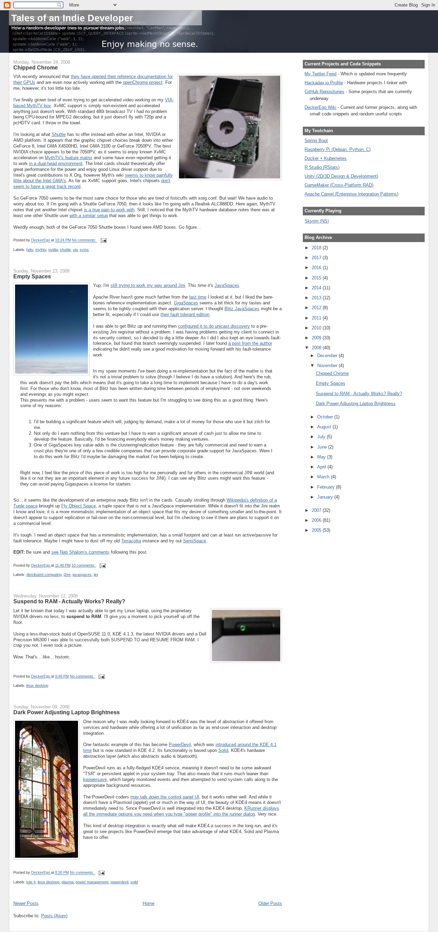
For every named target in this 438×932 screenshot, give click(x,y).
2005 (317, 530)
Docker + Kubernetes (326, 158)
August (325, 426)
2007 (317, 510)
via (75, 250)
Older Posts (270, 903)
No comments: (84, 240)
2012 (317, 307)
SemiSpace (194, 540)
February (326, 487)
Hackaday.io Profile (324, 82)
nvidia (53, 250)
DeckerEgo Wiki (320, 107)
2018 (317, 247)
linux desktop (37, 685)
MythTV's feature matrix (68, 157)
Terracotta (131, 540)
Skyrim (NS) (317, 221)
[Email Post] (103, 240)
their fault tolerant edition (184, 314)
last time (197, 297)
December (328, 355)
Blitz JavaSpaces (241, 308)
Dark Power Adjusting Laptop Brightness (66, 712)
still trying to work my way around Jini (148, 285)
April (322, 466)
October (325, 416)
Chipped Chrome (35, 67)
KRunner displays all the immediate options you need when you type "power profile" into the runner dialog (181, 811)
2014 (317, 287)
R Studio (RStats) (322, 167)
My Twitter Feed (320, 73)
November (328, 365)
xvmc (84, 250)
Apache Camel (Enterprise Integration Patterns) (351, 194)
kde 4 (31, 882)
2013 (317, 297)
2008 (317, 347)
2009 (317, 337)
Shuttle (59, 134)
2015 (317, 277)
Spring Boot (316, 140)
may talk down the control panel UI (164, 796)
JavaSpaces (227, 285)
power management (92, 882)
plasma (68, 882)
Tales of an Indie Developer (72, 18)
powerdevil (119, 882)
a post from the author (250, 343)
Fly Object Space (78, 505)
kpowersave (95, 779)
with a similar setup (88, 215)
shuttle (65, 250)
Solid (223, 750)
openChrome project (143, 82)
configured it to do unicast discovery (214, 326)
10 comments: (84, 565)
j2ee (67, 574)
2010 (317, 327)
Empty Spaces (32, 276)
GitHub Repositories (324, 91)
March (324, 476)
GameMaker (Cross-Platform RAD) (339, 185)
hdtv (29, 250)
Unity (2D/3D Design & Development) (341, 176)
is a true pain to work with (109, 209)
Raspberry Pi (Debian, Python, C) (338, 149)
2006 (317, 520)
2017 (317, 257)
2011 (317, 317)
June (322, 447)
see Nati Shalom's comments (80, 552)
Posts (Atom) (54, 915)
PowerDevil (180, 744)
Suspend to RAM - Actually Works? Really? (69, 601)
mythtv (40, 250)
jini (96, 574)
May (322, 456)
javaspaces (82, 574)
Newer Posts (26, 903)
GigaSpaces (186, 302)
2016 (317, 267)
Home (148, 903)
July (322, 436)
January (325, 497)
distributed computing (44, 574)
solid (134, 882)
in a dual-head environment (55, 163)
